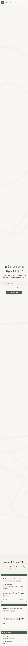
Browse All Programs (13, 292)
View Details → (5, 599)
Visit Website (22, 599)
